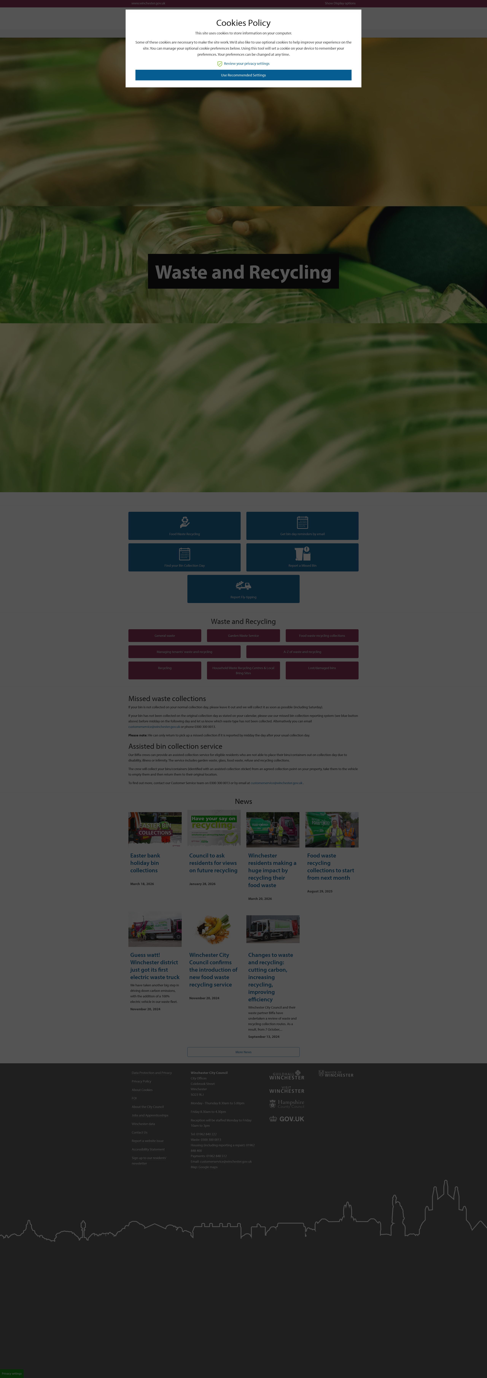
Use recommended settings (243, 75)
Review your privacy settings (247, 63)
